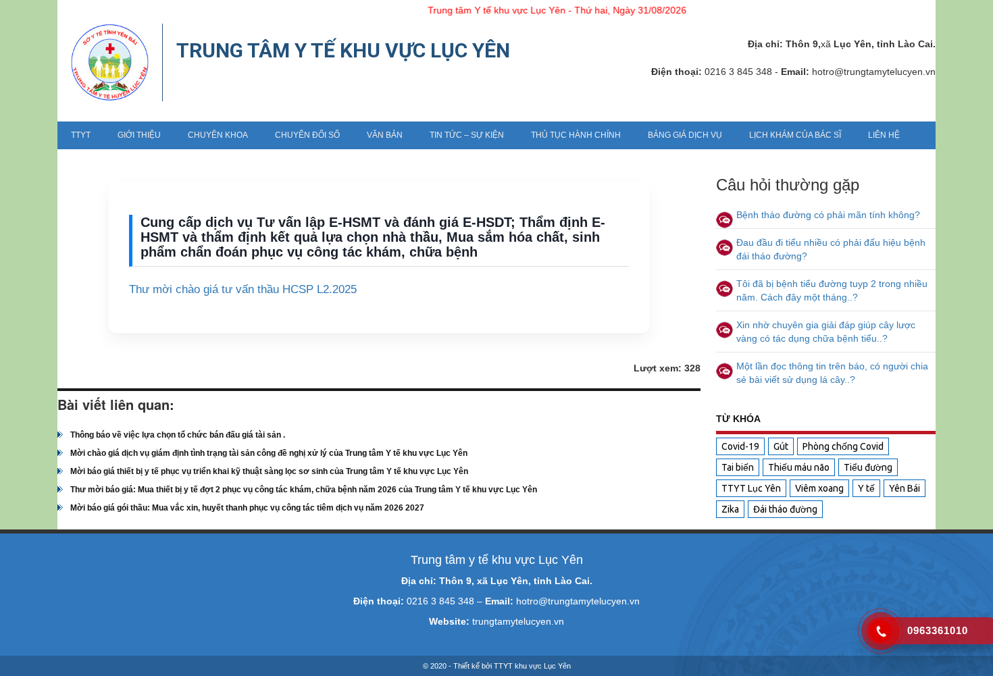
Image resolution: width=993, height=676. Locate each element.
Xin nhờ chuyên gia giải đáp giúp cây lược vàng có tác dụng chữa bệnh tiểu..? (825, 331)
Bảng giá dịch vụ (685, 135)
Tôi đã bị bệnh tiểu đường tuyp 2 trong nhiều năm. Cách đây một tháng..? (831, 290)
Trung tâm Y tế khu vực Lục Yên (343, 50)
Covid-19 (740, 446)
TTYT (81, 135)
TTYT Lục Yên (751, 488)
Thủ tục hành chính (576, 135)
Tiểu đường (868, 467)
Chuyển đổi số (307, 135)
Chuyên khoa (218, 135)
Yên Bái (904, 488)
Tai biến (737, 467)
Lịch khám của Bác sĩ (795, 135)
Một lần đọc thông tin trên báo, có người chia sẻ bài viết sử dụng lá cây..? (832, 373)
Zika (730, 509)
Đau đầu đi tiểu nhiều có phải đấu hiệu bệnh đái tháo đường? (830, 249)
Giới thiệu (139, 135)
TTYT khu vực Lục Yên (532, 666)
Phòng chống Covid (843, 446)
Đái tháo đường (785, 509)
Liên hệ (884, 135)
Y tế (866, 488)
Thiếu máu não (799, 467)
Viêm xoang (819, 488)
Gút (780, 446)
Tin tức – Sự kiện (467, 135)
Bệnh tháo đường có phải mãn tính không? (828, 214)
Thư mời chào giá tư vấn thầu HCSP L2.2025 (243, 289)
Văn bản (385, 135)
